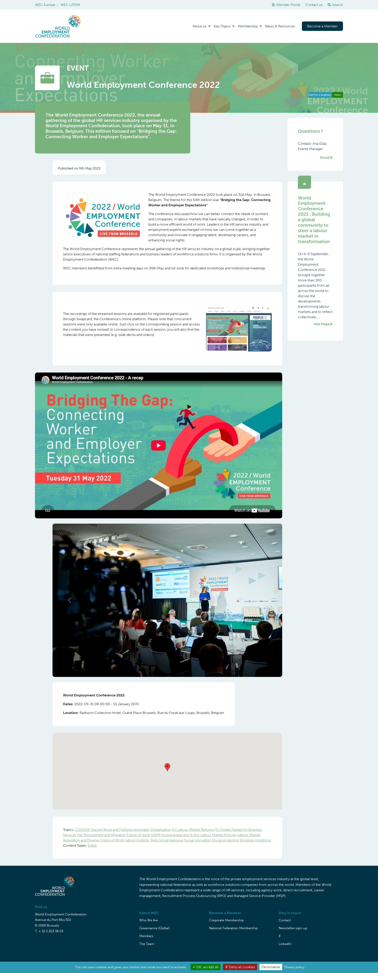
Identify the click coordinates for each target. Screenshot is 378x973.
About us (199, 26)
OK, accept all (207, 967)
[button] (69, 600)
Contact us (313, 5)
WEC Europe (45, 5)
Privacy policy (294, 967)
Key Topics (222, 26)
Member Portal (288, 5)
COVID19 (82, 830)
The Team (146, 944)
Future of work (138, 835)
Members (146, 936)
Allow (337, 94)
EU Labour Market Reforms (193, 830)
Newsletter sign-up (293, 928)
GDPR (156, 835)
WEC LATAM (70, 5)
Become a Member (322, 26)
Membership (248, 26)
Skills (154, 840)
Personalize (271, 967)
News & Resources (280, 26)
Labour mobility (137, 840)
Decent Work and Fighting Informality (120, 830)
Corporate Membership (226, 920)
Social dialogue (171, 840)
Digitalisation (160, 830)
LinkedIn (285, 944)
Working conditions (255, 840)
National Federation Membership (233, 928)
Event (92, 845)
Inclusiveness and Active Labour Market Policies (198, 835)
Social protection (225, 840)
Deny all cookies (241, 967)
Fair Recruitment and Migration (101, 835)
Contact (285, 920)
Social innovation (197, 840)
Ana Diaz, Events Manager (313, 150)
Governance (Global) (154, 928)
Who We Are (148, 920)
